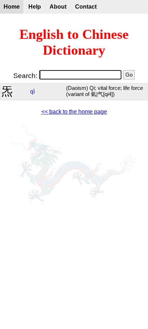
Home (12, 7)
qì (32, 91)
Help (34, 7)
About (58, 7)
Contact (86, 7)
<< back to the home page (74, 112)
